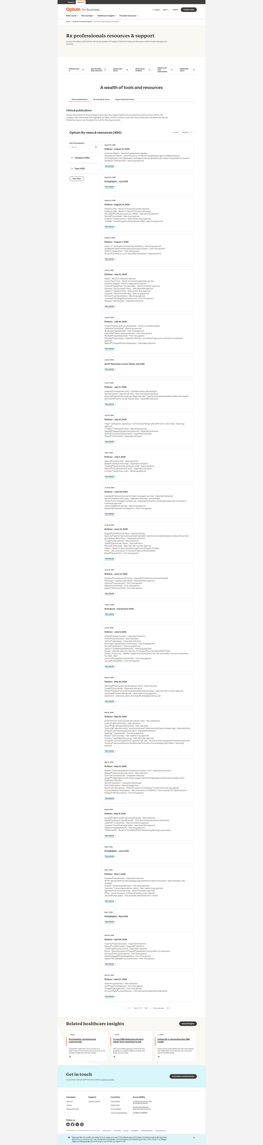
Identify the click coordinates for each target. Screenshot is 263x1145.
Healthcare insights (106, 16)
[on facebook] (72, 1124)
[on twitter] (77, 1124)
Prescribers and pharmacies (183, 1076)
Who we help (86, 16)
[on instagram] (82, 1124)
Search (157, 10)
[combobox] (187, 132)
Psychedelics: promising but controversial (82, 1040)
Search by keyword (76, 143)
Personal (71, 2)
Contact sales (188, 10)
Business (80, 2)
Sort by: (176, 132)
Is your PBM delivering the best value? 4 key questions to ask (128, 1040)
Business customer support (82, 21)
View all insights (188, 1024)
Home (68, 21)
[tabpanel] (131, 116)
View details (109, 166)
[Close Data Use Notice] (194, 1137)
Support (175, 10)
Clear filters (76, 179)
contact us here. (107, 1080)
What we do (71, 16)
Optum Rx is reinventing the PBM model (173, 1040)
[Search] (96, 147)
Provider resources (127, 16)
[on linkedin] (68, 1124)
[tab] (80, 99)
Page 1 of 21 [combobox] (138, 1008)
